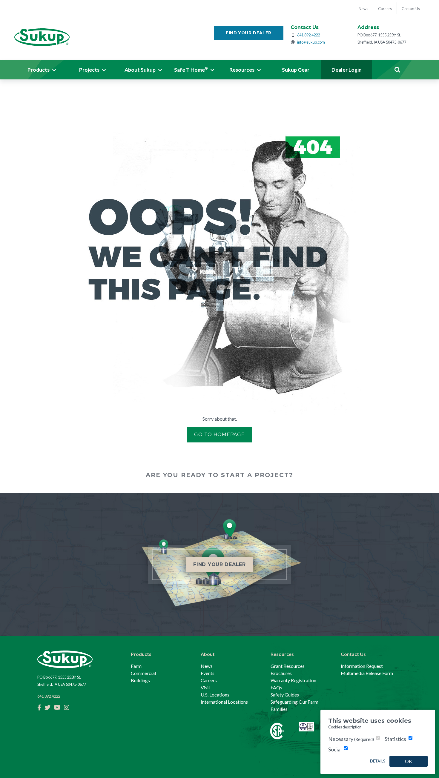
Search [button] (397, 69)
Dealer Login (346, 70)
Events (207, 673)
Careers (209, 680)
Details (377, 761)
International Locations (224, 702)
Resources (282, 654)
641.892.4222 (308, 35)
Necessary (351, 739)
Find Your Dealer (248, 32)
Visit (205, 687)
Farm (136, 666)
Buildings (140, 680)
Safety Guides (285, 694)
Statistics (395, 739)
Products (141, 654)
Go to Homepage (219, 434)
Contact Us (353, 654)
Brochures (281, 673)
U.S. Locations (215, 694)
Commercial (143, 673)
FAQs (276, 687)
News (207, 666)
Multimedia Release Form (367, 673)
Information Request (362, 666)
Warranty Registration (293, 680)
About (208, 654)
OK (408, 761)
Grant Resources (288, 666)
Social (335, 749)
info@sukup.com (311, 42)
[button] (41, 69)
